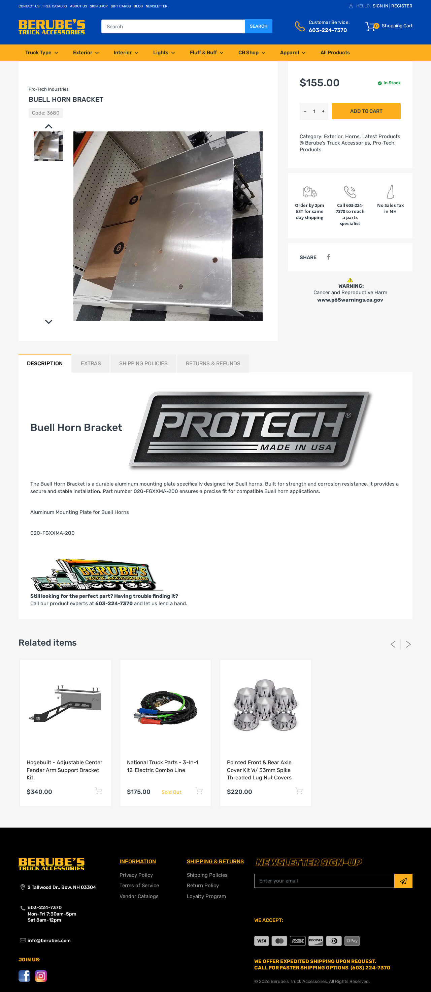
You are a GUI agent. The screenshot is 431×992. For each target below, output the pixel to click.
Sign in (380, 5)
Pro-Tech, (384, 143)
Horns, (353, 136)
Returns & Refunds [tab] (213, 363)
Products (311, 150)
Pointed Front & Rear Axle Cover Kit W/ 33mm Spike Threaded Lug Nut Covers (259, 770)
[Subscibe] (403, 881)
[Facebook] (328, 257)
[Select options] (99, 791)
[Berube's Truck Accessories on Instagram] (41, 976)
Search (258, 26)
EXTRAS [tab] (91, 363)
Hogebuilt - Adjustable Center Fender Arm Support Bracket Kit (64, 770)
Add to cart (366, 111)
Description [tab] (45, 363)
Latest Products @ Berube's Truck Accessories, (350, 139)
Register (401, 5)
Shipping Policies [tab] (143, 363)
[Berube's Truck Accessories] (52, 26)
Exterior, (334, 136)
